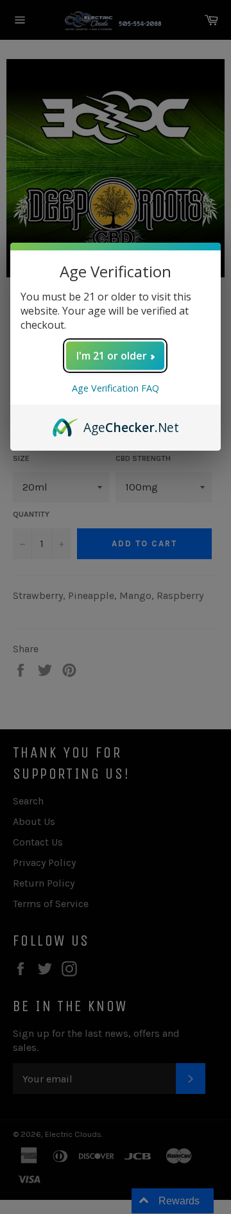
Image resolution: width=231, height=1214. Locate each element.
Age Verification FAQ (115, 388)
